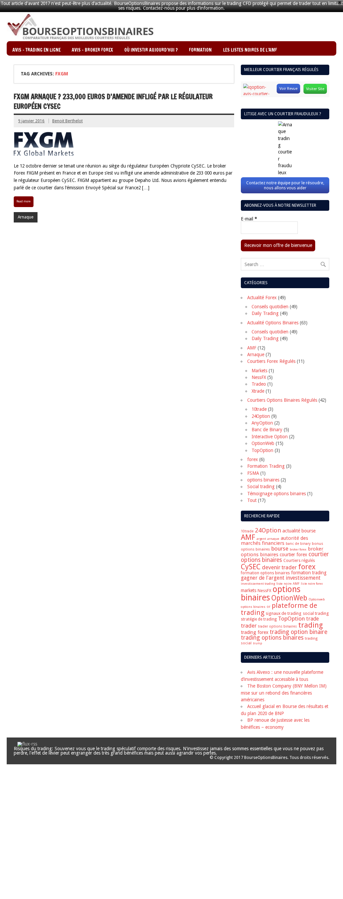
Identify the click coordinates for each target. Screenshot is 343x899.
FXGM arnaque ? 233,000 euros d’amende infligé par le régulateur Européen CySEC (113, 101)
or (268, 606)
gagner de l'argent (262, 578)
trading (310, 625)
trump (257, 643)
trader (249, 625)
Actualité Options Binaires (272, 322)
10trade (259, 409)
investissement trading (258, 583)
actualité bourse (299, 530)
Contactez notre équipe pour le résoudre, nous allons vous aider (285, 185)
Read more (23, 201)
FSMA (253, 473)
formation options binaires (265, 573)
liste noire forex (312, 583)
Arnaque (25, 217)
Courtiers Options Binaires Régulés (282, 400)
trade (312, 619)
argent (261, 538)
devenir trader (279, 567)
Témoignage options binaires (276, 493)
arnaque (273, 538)
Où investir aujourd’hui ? (151, 50)
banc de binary (298, 543)
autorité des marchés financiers (274, 540)
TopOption (262, 450)
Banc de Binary (267, 429)
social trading (316, 613)
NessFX (259, 377)
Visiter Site (315, 88)
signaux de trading (283, 613)
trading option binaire (299, 631)
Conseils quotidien (270, 306)
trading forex (254, 632)
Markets (259, 370)
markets (248, 590)
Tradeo (259, 384)
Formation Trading (266, 466)
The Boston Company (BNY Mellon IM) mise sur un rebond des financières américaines (284, 692)
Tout (252, 500)
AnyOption (262, 423)
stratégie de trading (259, 619)
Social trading (261, 486)
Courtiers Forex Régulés (271, 361)
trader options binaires (277, 626)
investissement (303, 578)
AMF (251, 347)
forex (252, 459)
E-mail (249, 219)
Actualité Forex (262, 297)
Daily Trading (265, 313)
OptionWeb (263, 443)
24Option (261, 416)
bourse (279, 548)
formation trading (309, 572)
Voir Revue (288, 88)
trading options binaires (272, 637)
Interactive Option (270, 436)
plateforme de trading (279, 609)
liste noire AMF (287, 583)
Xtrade (258, 391)
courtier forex (293, 554)
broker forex (298, 549)
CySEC (251, 567)
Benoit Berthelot (67, 121)
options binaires (263, 480)
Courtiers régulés (299, 560)
